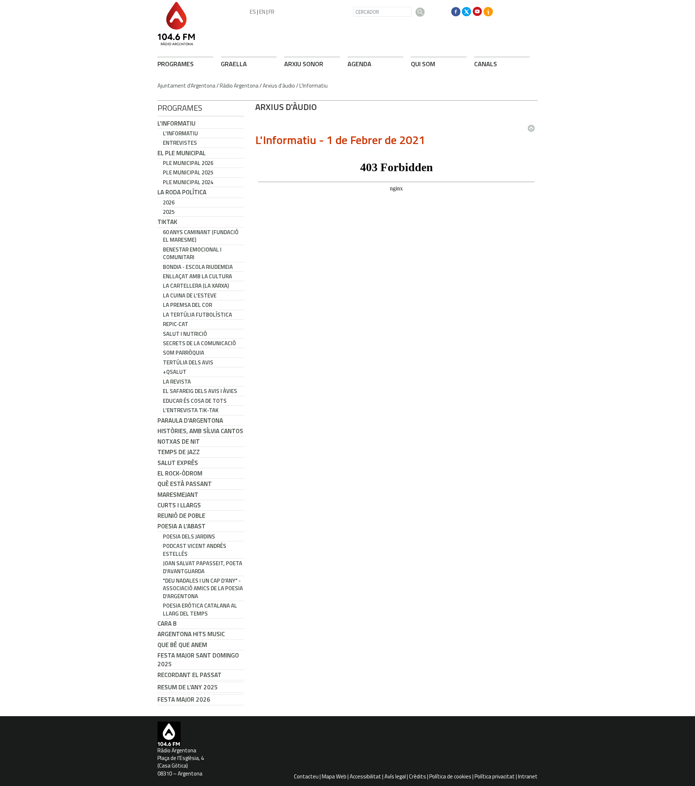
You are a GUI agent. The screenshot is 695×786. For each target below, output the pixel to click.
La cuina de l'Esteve (189, 295)
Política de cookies (450, 776)
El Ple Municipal (181, 153)
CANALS (485, 64)
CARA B (167, 623)
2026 (168, 202)
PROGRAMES (175, 64)
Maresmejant (177, 494)
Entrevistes (180, 143)
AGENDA (359, 64)
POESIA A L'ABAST (181, 526)
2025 (168, 212)
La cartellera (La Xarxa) (196, 286)
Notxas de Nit (178, 441)
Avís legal (395, 776)
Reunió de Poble (181, 515)
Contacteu (306, 776)
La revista (177, 381)
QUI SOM (423, 64)
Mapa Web (334, 776)
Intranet (528, 776)
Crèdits (417, 776)
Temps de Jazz (178, 452)
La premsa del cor (187, 305)
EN (262, 12)
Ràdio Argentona (239, 85)
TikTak (167, 222)
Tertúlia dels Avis (188, 362)
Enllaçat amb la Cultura (197, 276)
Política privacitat (495, 776)
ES (253, 12)
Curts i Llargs (179, 505)
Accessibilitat (365, 776)
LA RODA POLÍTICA (181, 192)
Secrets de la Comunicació (199, 343)
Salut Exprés (177, 463)
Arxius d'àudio (279, 85)
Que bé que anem (182, 645)
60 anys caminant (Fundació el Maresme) (201, 236)
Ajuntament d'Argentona (186, 85)
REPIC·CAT (175, 324)
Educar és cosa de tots (195, 401)
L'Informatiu (313, 85)
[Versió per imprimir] (533, 126)
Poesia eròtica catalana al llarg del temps (200, 609)
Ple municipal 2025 (188, 172)
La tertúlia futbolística (197, 314)
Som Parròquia (183, 352)
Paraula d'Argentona (190, 420)
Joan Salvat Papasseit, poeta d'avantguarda (202, 567)
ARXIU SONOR (303, 64)
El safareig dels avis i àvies (200, 391)
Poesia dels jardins (189, 536)
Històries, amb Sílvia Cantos (200, 431)
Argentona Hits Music (191, 634)
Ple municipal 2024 (188, 182)
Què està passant (184, 484)
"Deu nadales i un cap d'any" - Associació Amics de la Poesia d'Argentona (203, 588)
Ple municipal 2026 (188, 163)
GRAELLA (234, 64)
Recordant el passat (189, 675)
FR (271, 12)
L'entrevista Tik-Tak (191, 410)
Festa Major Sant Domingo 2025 (198, 660)
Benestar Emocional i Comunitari (192, 253)
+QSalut (174, 372)
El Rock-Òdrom (179, 473)
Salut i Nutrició (185, 334)
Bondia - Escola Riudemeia (198, 267)
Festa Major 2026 (183, 699)
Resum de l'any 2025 (187, 687)
